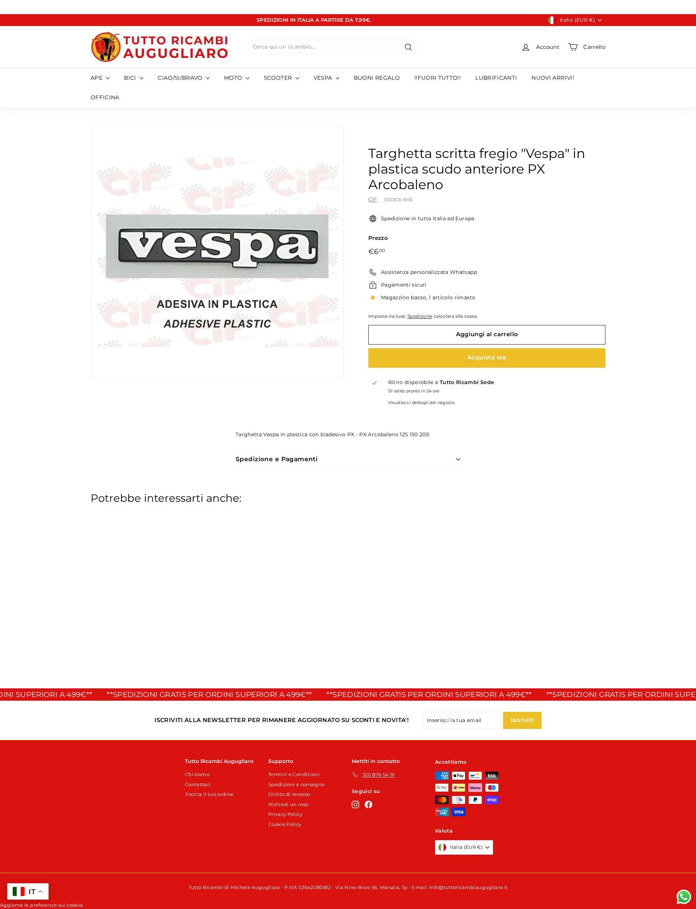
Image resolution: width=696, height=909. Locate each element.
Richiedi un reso (288, 804)
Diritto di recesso (289, 794)
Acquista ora (486, 357)
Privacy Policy (285, 814)
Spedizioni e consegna (296, 784)
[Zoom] (217, 252)
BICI (131, 77)
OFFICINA (105, 97)
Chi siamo (197, 774)
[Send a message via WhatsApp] (683, 896)
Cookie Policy (285, 824)
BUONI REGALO (377, 77)
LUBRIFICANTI (496, 77)
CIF (372, 199)
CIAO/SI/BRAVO (181, 77)
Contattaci (198, 784)
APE (97, 77)
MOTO (234, 77)
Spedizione (419, 316)
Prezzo (378, 237)
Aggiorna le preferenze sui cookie (41, 905)
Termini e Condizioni (294, 774)
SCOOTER (279, 77)
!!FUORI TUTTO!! (437, 77)
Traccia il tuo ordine (209, 794)
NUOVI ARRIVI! (552, 77)
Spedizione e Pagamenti (277, 459)
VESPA (324, 77)
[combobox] (332, 47)
